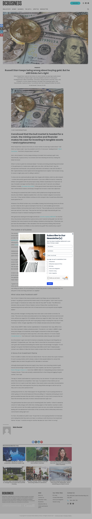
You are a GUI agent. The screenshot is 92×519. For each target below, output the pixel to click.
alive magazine (53, 273)
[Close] (73, 234)
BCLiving (51, 266)
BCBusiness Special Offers (55, 264)
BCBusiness (52, 261)
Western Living (52, 271)
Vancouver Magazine (54, 268)
